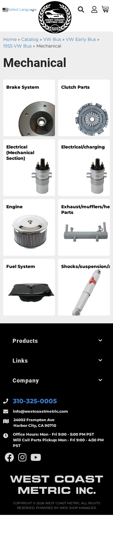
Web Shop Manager (78, 508)
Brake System (22, 87)
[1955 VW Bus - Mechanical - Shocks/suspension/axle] (84, 287)
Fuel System (20, 266)
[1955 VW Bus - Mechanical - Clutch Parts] (84, 107)
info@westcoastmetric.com (40, 411)
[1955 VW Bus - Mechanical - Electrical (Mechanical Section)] (29, 167)
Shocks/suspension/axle (79, 266)
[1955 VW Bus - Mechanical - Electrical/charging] (84, 167)
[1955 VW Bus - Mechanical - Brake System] (29, 107)
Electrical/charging (79, 147)
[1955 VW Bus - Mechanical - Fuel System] (29, 287)
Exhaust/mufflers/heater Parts (79, 209)
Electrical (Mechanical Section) (20, 152)
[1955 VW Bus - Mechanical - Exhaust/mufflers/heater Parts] (84, 227)
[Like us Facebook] (9, 457)
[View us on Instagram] (22, 457)
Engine (14, 206)
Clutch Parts (75, 87)
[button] (81, 10)
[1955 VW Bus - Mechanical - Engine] (29, 227)
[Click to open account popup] (94, 9)
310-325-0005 (35, 401)
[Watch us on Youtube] (35, 457)
